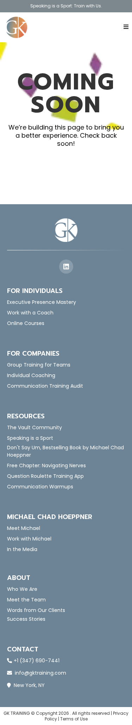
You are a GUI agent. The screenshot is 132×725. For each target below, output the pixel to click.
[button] (124, 27)
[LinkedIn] (66, 267)
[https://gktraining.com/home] (17, 27)
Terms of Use (74, 719)
